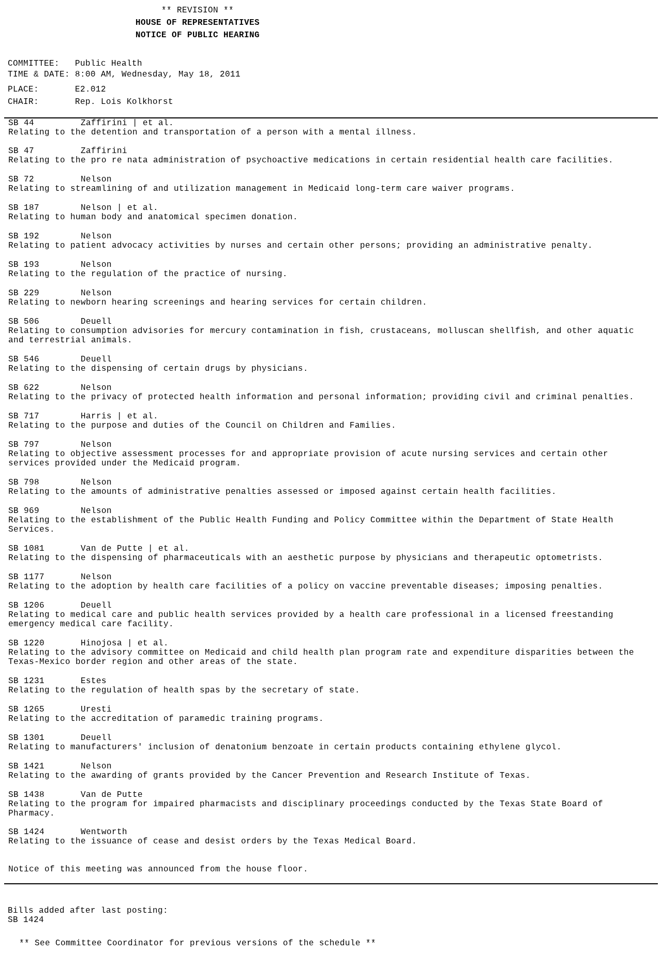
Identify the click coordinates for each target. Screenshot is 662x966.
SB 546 (23, 359)
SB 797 (23, 444)
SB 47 (21, 151)
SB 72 (21, 179)
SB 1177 (26, 577)
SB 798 (23, 482)
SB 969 (23, 511)
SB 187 (23, 208)
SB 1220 (26, 643)
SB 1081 (26, 548)
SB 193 (23, 264)
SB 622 (23, 388)
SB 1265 (26, 709)
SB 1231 (26, 681)
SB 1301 (26, 738)
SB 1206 (26, 605)
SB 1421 (26, 766)
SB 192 (23, 236)
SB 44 (21, 123)
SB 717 (23, 416)
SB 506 (23, 321)
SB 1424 (26, 832)
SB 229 (23, 293)
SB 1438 (26, 794)
